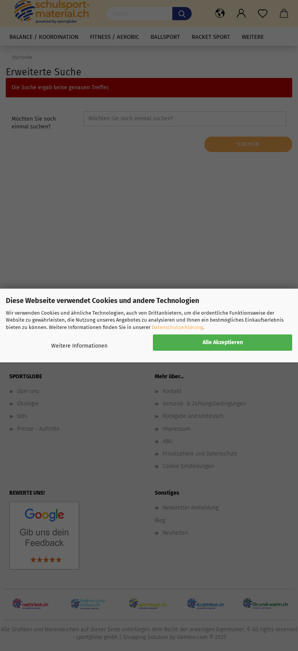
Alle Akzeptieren (223, 342)
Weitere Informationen (79, 346)
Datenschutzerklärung (177, 327)
